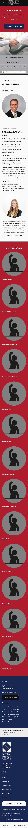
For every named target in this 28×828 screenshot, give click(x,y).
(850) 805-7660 (16, 62)
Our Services (5, 781)
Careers (22, 819)
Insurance (5, 798)
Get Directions (10, 697)
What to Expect (6, 789)
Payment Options (7, 793)
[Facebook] (3, 772)
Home (4, 777)
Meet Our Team (6, 785)
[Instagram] (6, 772)
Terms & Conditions (15, 819)
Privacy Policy (7, 819)
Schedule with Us (14, 26)
